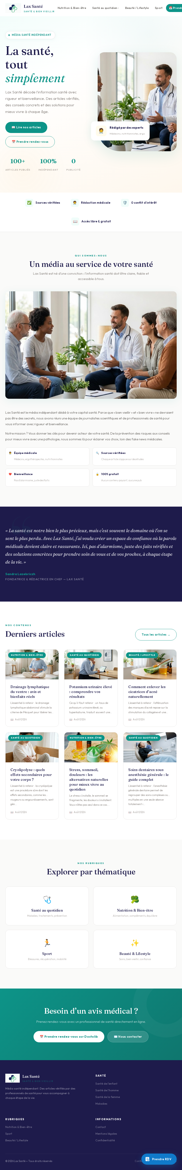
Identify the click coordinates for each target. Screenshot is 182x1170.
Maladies (101, 1103)
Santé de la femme (107, 1097)
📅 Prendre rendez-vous (30, 141)
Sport (159, 8)
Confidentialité (105, 1140)
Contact (100, 1127)
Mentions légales (106, 1133)
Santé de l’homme (107, 1090)
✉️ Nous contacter (128, 1036)
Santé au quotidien (104, 8)
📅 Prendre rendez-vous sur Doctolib (69, 1036)
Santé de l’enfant (106, 1083)
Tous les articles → (156, 634)
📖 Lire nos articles (26, 127)
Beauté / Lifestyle (137, 8)
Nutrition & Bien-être (72, 8)
